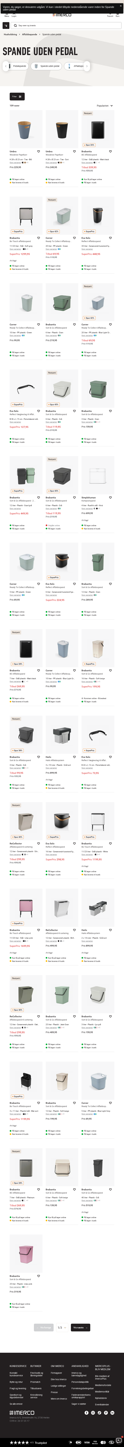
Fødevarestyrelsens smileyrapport (81, 1396)
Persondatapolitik (80, 1381)
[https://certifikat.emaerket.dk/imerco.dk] (111, 1442)
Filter (14, 96)
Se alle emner (16, 1403)
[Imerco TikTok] (99, 1413)
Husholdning (10, 34)
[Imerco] (44, 1413)
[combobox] (62, 1327)
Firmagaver (56, 1372)
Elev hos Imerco (59, 1379)
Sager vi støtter (79, 1403)
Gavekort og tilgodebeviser (16, 1396)
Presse (54, 1392)
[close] (121, 6)
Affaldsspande (29, 34)
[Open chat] (6, 25)
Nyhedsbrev (101, 1398)
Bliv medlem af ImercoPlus (102, 1377)
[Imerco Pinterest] (106, 1413)
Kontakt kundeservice (16, 1374)
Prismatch (35, 1381)
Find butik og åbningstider (36, 1374)
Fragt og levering (18, 1388)
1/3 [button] (60, 1327)
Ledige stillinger (58, 1385)
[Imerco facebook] (86, 1413)
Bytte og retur (16, 1381)
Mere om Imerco (59, 1398)
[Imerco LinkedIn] (112, 1413)
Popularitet (102, 105)
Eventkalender (102, 1404)
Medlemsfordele (103, 1385)
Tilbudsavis (35, 1388)
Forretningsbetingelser (83, 1388)
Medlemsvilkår (102, 1391)
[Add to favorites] (38, 151)
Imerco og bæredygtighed (79, 1374)
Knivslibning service (36, 1396)
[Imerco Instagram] (93, 1413)
